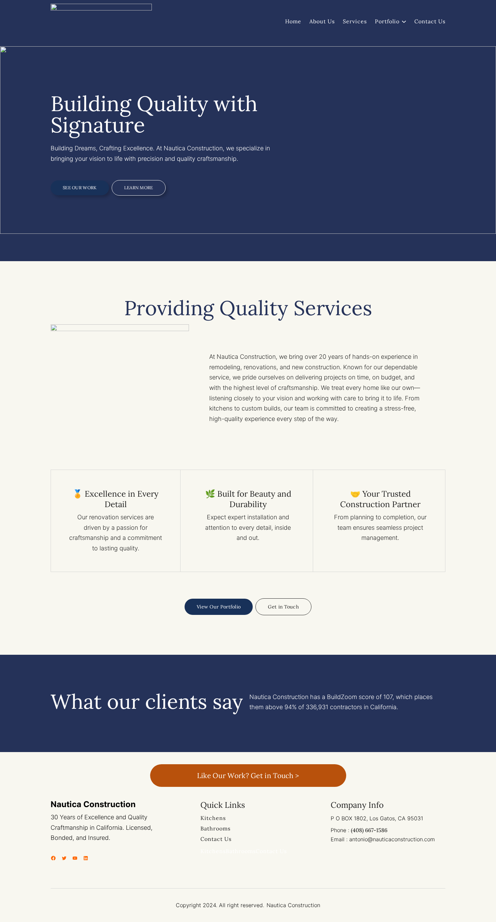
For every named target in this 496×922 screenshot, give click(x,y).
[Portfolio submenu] (404, 21)
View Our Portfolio (219, 607)
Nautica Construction (93, 804)
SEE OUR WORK (80, 188)
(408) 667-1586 (369, 830)
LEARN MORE (138, 188)
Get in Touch (283, 607)
